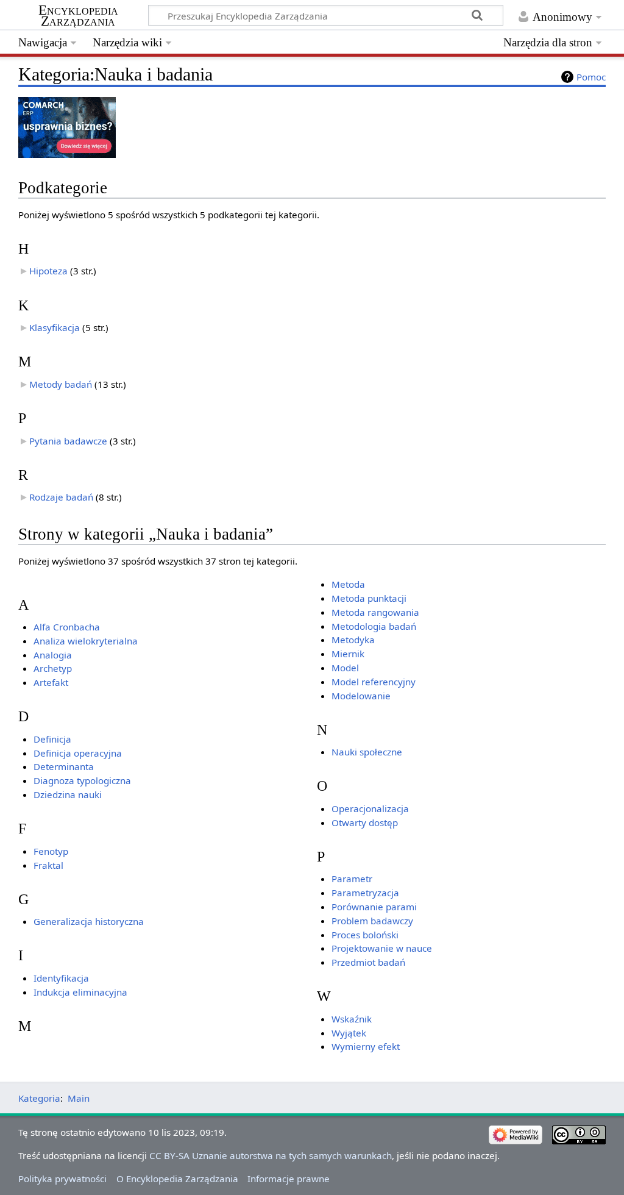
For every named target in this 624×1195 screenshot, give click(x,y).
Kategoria (39, 1098)
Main (79, 1098)
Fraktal (48, 865)
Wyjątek (349, 1033)
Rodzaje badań (61, 497)
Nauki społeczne (367, 752)
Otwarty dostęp (365, 822)
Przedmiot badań (368, 962)
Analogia (53, 655)
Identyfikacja (61, 978)
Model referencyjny (374, 682)
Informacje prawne (288, 1178)
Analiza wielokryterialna (86, 641)
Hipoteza (48, 271)
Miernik (348, 653)
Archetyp (53, 668)
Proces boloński (365, 935)
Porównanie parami (374, 907)
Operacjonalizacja (370, 808)
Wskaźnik (352, 1019)
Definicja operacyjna (78, 753)
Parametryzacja (365, 892)
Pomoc (591, 77)
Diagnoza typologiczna (82, 780)
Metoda (348, 584)
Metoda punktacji (369, 598)
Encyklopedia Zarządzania (78, 16)
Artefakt (51, 682)
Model (345, 668)
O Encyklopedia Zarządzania (177, 1178)
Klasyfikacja (54, 327)
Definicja (52, 739)
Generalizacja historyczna (89, 921)
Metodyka (353, 639)
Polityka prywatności (62, 1178)
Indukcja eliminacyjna (80, 992)
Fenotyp (51, 851)
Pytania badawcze (68, 441)
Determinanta (64, 766)
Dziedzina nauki (68, 794)
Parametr (352, 878)
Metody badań (60, 384)
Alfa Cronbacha (67, 627)
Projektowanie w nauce (382, 948)
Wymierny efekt (366, 1046)
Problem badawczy (372, 921)
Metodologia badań (374, 626)
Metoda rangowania (375, 612)
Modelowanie (361, 696)
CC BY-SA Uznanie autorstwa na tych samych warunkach (270, 1155)
